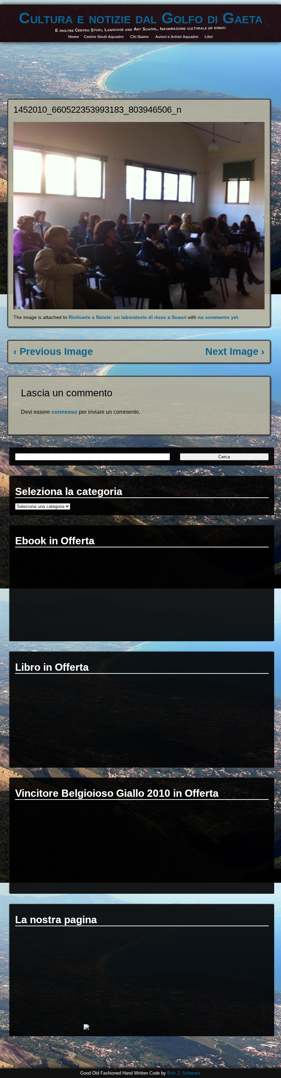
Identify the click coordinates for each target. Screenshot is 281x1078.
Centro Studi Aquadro (104, 37)
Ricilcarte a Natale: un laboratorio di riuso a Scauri (127, 317)
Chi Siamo (139, 37)
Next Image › (235, 351)
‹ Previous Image (53, 351)
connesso (64, 412)
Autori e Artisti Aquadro (176, 37)
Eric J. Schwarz (183, 1073)
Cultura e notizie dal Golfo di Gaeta (140, 17)
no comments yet (218, 317)
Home (73, 37)
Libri (209, 37)
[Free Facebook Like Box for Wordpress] (86, 1028)
